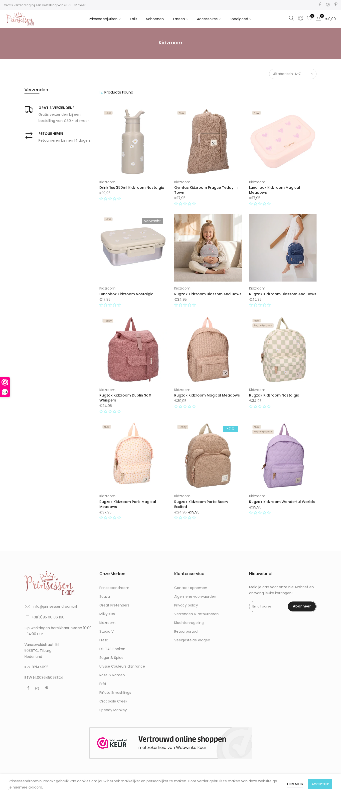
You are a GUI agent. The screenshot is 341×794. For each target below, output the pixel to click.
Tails (133, 18)
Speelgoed (239, 18)
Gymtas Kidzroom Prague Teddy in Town (206, 190)
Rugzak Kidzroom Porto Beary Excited (201, 504)
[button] (110, 198)
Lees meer (295, 784)
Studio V (106, 631)
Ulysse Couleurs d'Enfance (122, 666)
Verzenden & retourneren (196, 613)
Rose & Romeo (112, 675)
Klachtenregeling (189, 622)
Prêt (102, 683)
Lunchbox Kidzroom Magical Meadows (274, 190)
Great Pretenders (114, 605)
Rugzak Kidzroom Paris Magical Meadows (127, 504)
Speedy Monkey (113, 709)
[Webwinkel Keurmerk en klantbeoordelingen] (170, 743)
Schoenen (155, 18)
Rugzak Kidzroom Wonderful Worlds (282, 501)
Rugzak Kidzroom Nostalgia (274, 395)
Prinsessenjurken (103, 18)
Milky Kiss (107, 613)
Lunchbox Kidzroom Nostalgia (126, 294)
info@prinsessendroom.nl (55, 606)
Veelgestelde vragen (192, 640)
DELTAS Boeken (112, 648)
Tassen (178, 18)
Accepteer (320, 784)
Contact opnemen (190, 587)
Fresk (103, 640)
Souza (104, 596)
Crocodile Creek (113, 701)
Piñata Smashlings (115, 692)
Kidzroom (107, 182)
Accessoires (207, 18)
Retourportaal (186, 631)
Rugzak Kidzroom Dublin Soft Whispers (125, 398)
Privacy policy (186, 605)
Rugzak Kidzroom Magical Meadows (207, 395)
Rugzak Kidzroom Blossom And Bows (207, 294)
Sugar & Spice (111, 657)
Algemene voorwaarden (195, 596)
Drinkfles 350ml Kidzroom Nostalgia (131, 187)
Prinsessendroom (114, 587)
